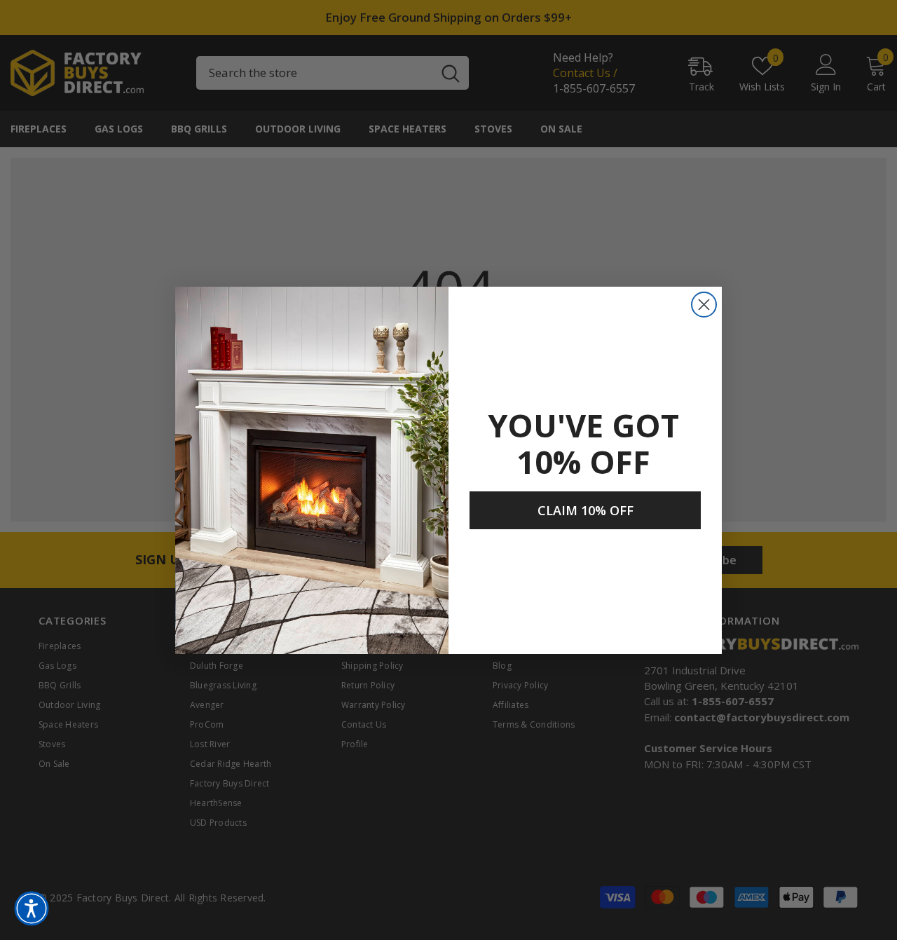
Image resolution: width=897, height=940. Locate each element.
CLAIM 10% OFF (585, 510)
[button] (31, 908)
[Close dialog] (704, 304)
